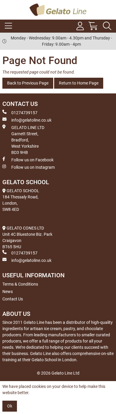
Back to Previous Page (27, 83)
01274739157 (24, 112)
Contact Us (12, 299)
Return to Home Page (78, 83)
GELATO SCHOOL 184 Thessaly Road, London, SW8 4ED (20, 200)
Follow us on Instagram (33, 167)
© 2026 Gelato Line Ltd (58, 373)
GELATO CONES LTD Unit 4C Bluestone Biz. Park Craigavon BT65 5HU (27, 237)
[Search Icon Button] (107, 26)
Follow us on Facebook (32, 159)
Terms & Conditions (20, 284)
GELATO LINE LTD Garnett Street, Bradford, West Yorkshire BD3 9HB (27, 140)
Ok (9, 406)
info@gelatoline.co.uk (31, 120)
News (7, 291)
